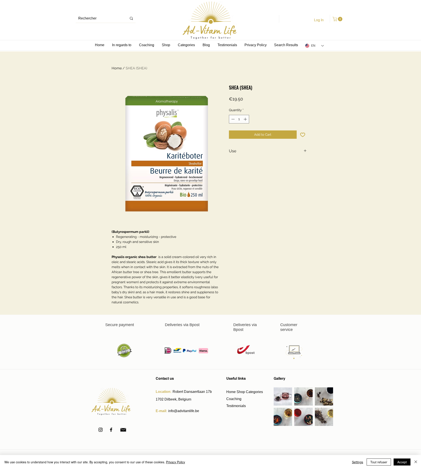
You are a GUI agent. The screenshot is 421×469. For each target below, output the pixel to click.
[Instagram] (100, 429)
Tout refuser (378, 462)
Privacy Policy (175, 462)
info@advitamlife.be (183, 411)
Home (117, 68)
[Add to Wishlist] (302, 134)
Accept (402, 462)
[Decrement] (232, 119)
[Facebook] (111, 429)
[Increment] (246, 119)
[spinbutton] (239, 119)
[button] (338, 19)
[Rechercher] (131, 18)
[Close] (415, 461)
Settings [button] (357, 462)
